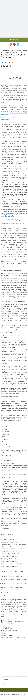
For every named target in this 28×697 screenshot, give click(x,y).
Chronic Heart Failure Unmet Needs (10, 393)
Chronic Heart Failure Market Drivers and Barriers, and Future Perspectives (14, 469)
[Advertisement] (14, 21)
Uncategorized (4, 684)
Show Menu (14, 39)
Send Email (7, 626)
